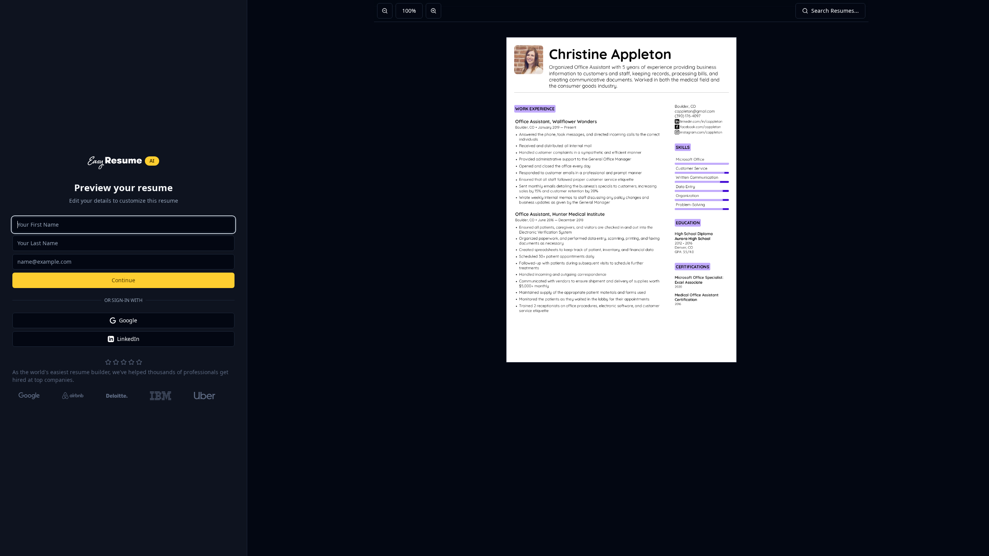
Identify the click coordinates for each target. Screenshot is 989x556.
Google (128, 320)
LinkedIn (128, 338)
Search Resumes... (835, 10)
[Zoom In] (433, 11)
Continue (123, 280)
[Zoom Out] (385, 11)
